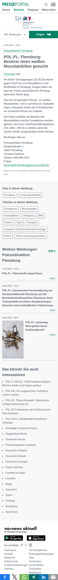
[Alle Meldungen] (29, 28)
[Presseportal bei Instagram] (29, 545)
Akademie (9, 557)
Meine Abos (49, 10)
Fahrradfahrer (11, 215)
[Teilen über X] (14, 577)
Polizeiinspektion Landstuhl (21, 445)
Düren (9, 495)
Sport (19, 222)
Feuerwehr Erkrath (16, 456)
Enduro (8, 222)
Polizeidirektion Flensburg (18, 50)
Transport (32, 222)
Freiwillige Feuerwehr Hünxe (21, 428)
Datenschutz (11, 561)
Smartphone (10, 208)
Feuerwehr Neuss (15, 439)
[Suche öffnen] (46, 4)
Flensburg (9, 74)
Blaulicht (19, 10)
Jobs (31, 557)
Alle (51, 250)
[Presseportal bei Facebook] (21, 545)
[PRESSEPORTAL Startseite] (15, 4)
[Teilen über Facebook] (5, 577)
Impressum (10, 550)
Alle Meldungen (13, 34)
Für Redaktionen (38, 550)
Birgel (9, 484)
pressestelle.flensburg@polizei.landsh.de (26, 165)
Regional (33, 10)
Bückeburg (11, 506)
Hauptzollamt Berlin (16, 433)
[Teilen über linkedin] (43, 577)
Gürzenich (11, 489)
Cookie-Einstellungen (16, 565)
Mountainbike (29, 208)
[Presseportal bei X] (25, 545)
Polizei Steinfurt (14, 467)
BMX (40, 215)
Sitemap (8, 568)
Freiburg (10, 500)
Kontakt (8, 554)
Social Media (36, 565)
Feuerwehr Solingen (17, 461)
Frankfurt (10, 478)
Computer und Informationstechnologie (25, 229)
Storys (6, 10)
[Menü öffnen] (53, 4)
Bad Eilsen (12, 512)
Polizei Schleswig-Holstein (30, 236)
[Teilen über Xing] (34, 577)
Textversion (35, 561)
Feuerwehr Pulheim (16, 450)
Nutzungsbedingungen (41, 554)
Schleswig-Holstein (30, 195)
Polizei (7, 236)
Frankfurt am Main (15, 473)
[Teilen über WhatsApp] (24, 577)
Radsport (28, 215)
